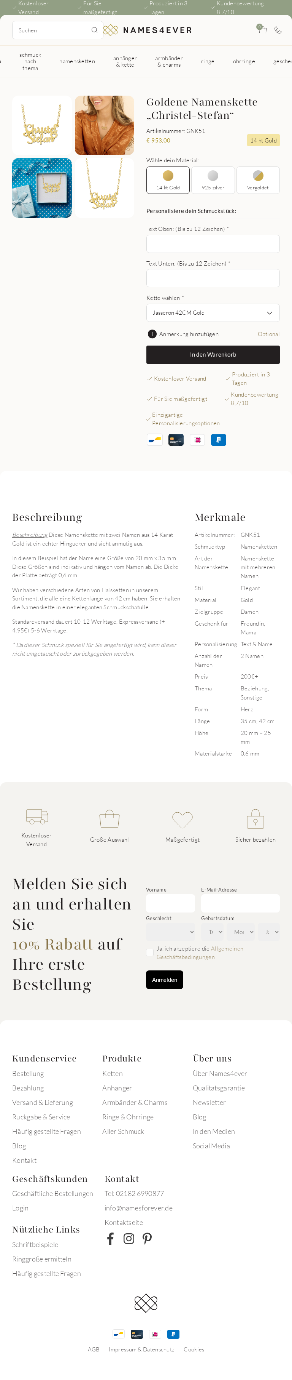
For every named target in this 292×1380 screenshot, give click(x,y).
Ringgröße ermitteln (41, 1259)
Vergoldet (258, 187)
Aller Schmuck (123, 1131)
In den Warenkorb (213, 354)
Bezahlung (28, 1088)
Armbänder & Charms (135, 1102)
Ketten (112, 1073)
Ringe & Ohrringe (128, 1117)
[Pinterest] (147, 1239)
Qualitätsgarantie (219, 1088)
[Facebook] (111, 1239)
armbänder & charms (169, 61)
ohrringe (244, 61)
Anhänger (117, 1088)
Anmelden (164, 979)
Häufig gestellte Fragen (46, 1131)
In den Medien (214, 1131)
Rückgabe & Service (41, 1117)
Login (20, 1208)
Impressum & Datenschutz (142, 1349)
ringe (208, 61)
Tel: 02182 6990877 (134, 1193)
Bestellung (28, 1073)
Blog (19, 1145)
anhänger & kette (125, 61)
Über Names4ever (220, 1073)
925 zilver (213, 187)
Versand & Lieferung (42, 1102)
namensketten (77, 61)
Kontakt (24, 1160)
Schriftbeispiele (35, 1244)
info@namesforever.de (139, 1208)
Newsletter (209, 1102)
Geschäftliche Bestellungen (53, 1193)
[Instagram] (129, 1239)
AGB (94, 1349)
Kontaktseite (124, 1222)
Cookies (194, 1349)
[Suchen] (94, 30)
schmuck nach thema (30, 61)
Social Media (211, 1145)
